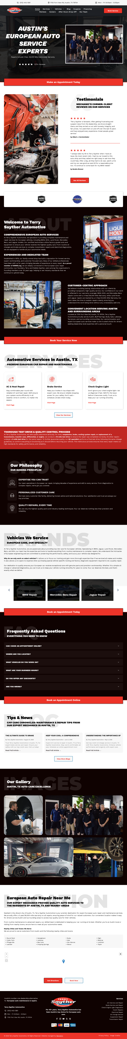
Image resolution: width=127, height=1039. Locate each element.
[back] (9, 590)
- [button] (6, 956)
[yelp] (66, 1019)
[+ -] (63, 963)
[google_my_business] (70, 1019)
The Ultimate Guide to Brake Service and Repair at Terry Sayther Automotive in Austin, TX (22, 735)
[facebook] (57, 1019)
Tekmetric (59, 1036)
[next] (118, 590)
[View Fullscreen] (6, 960)
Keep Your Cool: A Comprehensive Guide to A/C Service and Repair (62, 735)
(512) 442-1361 (25, 3)
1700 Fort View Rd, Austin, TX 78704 (64, 3)
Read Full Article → (13, 750)
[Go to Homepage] (14, 8)
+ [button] (6, 954)
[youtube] (63, 1019)
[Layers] (120, 954)
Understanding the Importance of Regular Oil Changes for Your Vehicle (103, 735)
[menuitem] (37, 9)
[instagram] (60, 1019)
